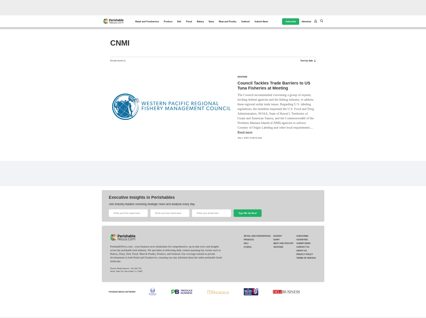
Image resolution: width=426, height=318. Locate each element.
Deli (179, 21)
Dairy (211, 21)
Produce (168, 21)
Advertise (306, 21)
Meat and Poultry (227, 21)
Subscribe (290, 21)
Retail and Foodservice (147, 21)
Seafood (245, 21)
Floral (189, 21)
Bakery (200, 21)
